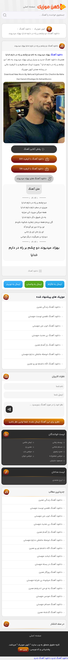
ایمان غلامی (27, 442)
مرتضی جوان (27, 456)
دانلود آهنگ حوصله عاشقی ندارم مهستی (41, 354)
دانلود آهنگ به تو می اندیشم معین (45, 588)
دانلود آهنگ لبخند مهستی (49, 556)
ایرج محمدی (57, 480)
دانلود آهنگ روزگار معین (50, 572)
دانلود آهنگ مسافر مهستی (49, 604)
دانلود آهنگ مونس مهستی (49, 596)
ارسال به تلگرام (55, 284)
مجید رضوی (57, 451)
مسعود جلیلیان (56, 460)
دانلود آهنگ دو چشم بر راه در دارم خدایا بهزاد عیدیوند (36, 46)
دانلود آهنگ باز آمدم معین (47, 345)
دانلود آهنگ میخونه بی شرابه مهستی (44, 580)
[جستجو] (4, 15)
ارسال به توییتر (13, 284)
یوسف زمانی (57, 442)
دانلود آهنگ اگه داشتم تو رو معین (43, 364)
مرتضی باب (27, 451)
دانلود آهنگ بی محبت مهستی (46, 335)
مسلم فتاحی (57, 447)
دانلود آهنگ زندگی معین (48, 307)
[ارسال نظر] (9, 409)
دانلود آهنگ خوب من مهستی (46, 326)
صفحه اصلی (29, 7)
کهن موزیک (39, 29)
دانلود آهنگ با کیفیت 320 (31, 159)
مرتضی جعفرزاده (55, 456)
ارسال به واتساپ (34, 284)
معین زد (28, 447)
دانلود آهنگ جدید (59, 658)
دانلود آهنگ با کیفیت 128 (31, 169)
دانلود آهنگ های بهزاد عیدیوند (31, 178)
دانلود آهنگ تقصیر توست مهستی (44, 316)
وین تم (23, 649)
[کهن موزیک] (52, 6)
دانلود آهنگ (25, 29)
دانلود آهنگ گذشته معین (49, 612)
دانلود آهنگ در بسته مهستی (48, 564)
